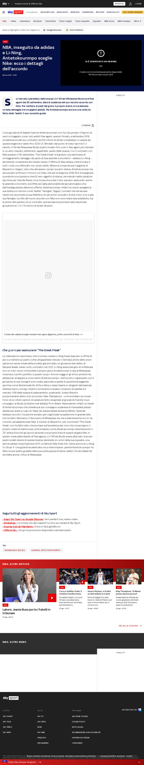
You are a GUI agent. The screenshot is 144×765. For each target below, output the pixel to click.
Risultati (37, 21)
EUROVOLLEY (113, 12)
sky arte (7, 732)
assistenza (121, 756)
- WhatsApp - (10, 523)
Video (13, 21)
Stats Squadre (82, 21)
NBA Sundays (124, 21)
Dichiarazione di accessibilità (86, 732)
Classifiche (50, 21)
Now (39, 727)
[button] (68, 762)
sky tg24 (7, 722)
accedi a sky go (129, 710)
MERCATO (75, 12)
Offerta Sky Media (80, 738)
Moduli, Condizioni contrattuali (38, 756)
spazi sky (41, 738)
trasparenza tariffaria (108, 756)
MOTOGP (100, 12)
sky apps (41, 722)
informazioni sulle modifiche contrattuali (80, 756)
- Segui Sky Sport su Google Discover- (23, 519)
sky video (7, 727)
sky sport (8, 716)
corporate (77, 743)
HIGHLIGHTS (62, 12)
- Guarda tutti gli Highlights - (18, 526)
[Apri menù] (4, 12)
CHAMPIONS (88, 12)
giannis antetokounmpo (46, 550)
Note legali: (76, 710)
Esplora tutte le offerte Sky (28, 4)
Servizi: (40, 710)
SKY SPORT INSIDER (132, 12)
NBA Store (109, 21)
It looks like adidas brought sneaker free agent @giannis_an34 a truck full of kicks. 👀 (43, 334)
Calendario (25, 21)
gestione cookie (80, 716)
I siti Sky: (6, 710)
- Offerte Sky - (10, 530)
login (138, 4)
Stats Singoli (65, 21)
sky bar (41, 732)
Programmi (42, 743)
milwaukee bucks (15, 550)
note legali (77, 727)
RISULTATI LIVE (47, 12)
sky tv (40, 716)
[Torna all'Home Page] (15, 12)
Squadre (97, 21)
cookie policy (79, 722)
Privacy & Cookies (57, 756)
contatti (129, 756)
